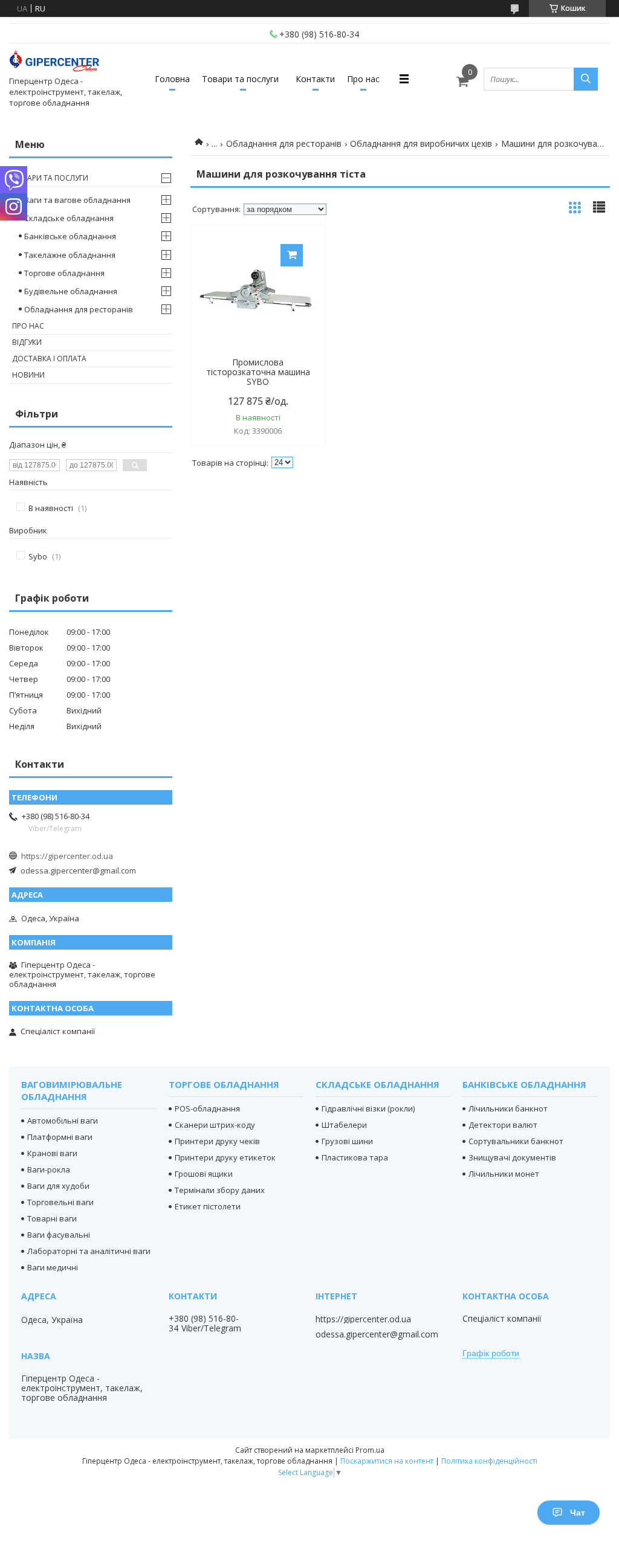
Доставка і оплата (49, 358)
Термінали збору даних (220, 1190)
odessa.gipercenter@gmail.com (78, 870)
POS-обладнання (207, 1108)
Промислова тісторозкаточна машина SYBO (258, 372)
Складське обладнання (69, 218)
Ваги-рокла (48, 1169)
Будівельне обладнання (70, 291)
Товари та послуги (240, 79)
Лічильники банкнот (508, 1108)
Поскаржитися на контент (386, 1461)
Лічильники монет (503, 1173)
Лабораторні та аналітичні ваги (89, 1251)
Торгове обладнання (64, 273)
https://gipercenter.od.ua (67, 856)
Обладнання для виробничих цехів (421, 143)
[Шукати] (586, 79)
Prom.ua (369, 1450)
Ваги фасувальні (58, 1234)
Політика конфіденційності (489, 1461)
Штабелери (344, 1124)
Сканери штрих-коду (215, 1124)
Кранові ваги (52, 1153)
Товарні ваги (52, 1218)
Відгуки (27, 342)
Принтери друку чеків (217, 1141)
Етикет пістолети (208, 1206)
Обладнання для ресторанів (284, 143)
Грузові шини (347, 1141)
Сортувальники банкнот (515, 1141)
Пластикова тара (355, 1157)
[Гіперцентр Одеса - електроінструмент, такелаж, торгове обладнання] (54, 63)
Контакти (315, 79)
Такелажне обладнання (69, 254)
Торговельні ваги (60, 1202)
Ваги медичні (52, 1267)
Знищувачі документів (512, 1157)
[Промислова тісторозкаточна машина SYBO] (258, 291)
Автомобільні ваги (62, 1120)
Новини (28, 375)
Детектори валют (502, 1124)
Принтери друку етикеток (225, 1157)
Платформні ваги (59, 1136)
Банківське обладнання (70, 236)
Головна (172, 79)
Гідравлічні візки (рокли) (368, 1108)
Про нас (363, 79)
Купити (291, 255)
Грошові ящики (204, 1173)
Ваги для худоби (58, 1185)
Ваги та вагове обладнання (77, 200)
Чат (577, 1512)
